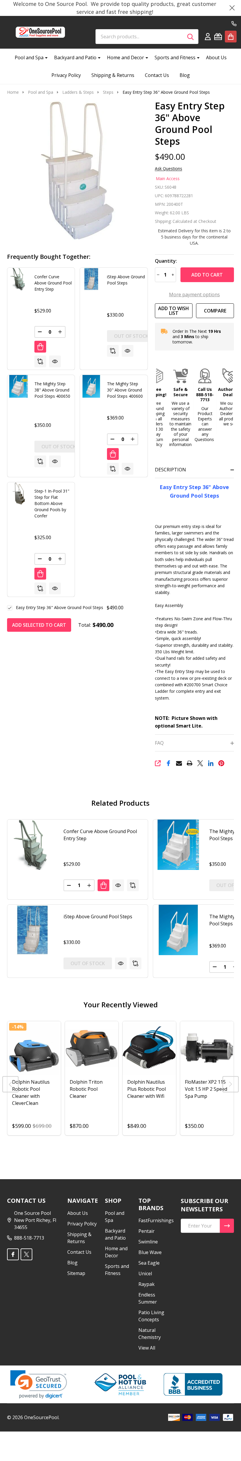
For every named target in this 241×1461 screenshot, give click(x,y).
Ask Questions (168, 169)
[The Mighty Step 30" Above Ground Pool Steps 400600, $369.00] (178, 930)
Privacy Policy (66, 75)
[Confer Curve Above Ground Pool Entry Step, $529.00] (32, 845)
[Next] (230, 1084)
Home (13, 92)
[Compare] (40, 361)
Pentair (146, 1231)
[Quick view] (55, 361)
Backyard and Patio (75, 57)
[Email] (179, 763)
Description (170, 469)
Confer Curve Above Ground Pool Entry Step (53, 283)
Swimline (148, 1241)
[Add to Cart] (40, 347)
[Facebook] (168, 763)
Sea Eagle (149, 1263)
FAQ (159, 743)
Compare (215, 310)
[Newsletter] (227, 1226)
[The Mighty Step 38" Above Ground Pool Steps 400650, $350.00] (178, 845)
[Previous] (10, 1084)
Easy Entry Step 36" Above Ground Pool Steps (59, 607)
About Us (216, 57)
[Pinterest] (221, 763)
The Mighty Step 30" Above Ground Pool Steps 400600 (125, 390)
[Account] (207, 36)
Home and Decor (125, 57)
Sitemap (76, 1273)
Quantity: (166, 261)
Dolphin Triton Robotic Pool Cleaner (86, 1089)
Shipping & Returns (112, 75)
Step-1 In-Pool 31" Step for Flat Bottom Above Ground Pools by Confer (51, 503)
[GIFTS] (218, 36)
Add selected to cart (39, 625)
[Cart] (231, 36)
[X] (200, 763)
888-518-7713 (29, 1238)
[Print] (190, 763)
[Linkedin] (211, 763)
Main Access (168, 178)
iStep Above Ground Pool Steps (97, 916)
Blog (185, 75)
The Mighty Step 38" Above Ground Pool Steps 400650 (52, 390)
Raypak (146, 1284)
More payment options (194, 294)
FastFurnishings (156, 1220)
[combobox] (147, 36)
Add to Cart (207, 275)
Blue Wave (150, 1252)
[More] (44, 57)
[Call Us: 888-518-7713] (234, 23)
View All (146, 1348)
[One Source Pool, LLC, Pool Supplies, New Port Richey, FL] (193, 1384)
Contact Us (157, 75)
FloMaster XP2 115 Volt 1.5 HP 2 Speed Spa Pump (206, 1089)
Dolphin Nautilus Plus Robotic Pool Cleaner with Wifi (146, 1089)
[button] (156, 407)
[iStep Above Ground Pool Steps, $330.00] (32, 930)
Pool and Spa (29, 57)
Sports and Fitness (175, 57)
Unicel (145, 1273)
